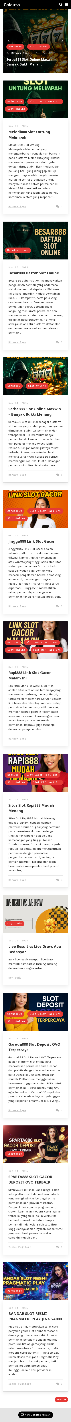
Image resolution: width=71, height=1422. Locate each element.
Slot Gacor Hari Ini (27, 44)
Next (59, 1399)
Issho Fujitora (19, 1247)
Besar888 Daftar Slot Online (33, 273)
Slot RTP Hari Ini (47, 650)
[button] (66, 4)
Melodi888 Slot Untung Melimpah (36, 64)
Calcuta (12, 5)
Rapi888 (13, 642)
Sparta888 (14, 1153)
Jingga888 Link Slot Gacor (31, 541)
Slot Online (21, 51)
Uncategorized (18, 250)
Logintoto (14, 923)
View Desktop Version (37, 1414)
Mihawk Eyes (23, 58)
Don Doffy (14, 977)
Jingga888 (14, 511)
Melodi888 (19, 36)
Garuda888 (14, 1014)
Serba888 (13, 386)
